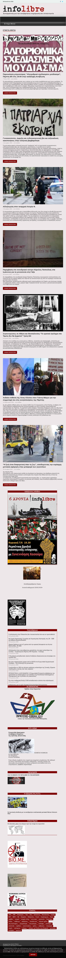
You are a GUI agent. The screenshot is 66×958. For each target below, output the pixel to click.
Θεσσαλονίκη (45, 914)
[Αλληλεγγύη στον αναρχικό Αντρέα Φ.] (33, 186)
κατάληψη (41, 923)
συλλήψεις (11, 930)
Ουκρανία (23, 917)
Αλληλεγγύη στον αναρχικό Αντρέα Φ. (19, 207)
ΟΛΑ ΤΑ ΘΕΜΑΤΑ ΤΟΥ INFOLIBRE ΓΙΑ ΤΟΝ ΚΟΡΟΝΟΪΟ (23, 775)
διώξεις (10, 921)
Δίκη (31, 914)
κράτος (35, 926)
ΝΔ (18, 917)
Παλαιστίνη (31, 917)
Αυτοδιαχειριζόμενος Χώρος (32, 584)
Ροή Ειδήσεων (32, 630)
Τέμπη (51, 917)
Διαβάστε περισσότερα (25, 764)
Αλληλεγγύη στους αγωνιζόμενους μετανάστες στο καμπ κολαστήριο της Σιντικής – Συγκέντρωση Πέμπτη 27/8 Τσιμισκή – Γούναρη (30, 651)
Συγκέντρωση (44, 917)
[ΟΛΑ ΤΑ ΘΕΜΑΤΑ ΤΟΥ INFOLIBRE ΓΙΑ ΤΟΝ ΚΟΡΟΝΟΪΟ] (16, 783)
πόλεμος (24, 928)
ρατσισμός (53, 928)
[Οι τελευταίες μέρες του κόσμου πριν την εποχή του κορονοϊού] (16, 834)
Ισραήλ (53, 914)
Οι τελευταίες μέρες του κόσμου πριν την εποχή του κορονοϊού (26, 823)
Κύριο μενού (10, 24)
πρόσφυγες (17, 928)
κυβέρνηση (41, 926)
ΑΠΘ (14, 914)
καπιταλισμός (33, 923)
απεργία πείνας (25, 919)
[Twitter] (63, 1)
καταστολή (11, 926)
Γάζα (26, 914)
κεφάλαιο (18, 926)
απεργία (17, 919)
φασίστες (18, 930)
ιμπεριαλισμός (23, 923)
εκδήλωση (17, 921)
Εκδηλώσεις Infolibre (32, 491)
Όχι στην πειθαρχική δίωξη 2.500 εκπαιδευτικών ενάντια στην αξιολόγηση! (31, 680)
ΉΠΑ (10, 914)
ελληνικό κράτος (43, 921)
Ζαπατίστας (37, 914)
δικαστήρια (49, 919)
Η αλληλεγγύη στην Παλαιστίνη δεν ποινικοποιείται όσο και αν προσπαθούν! (32, 634)
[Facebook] (60, 1)
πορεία (10, 928)
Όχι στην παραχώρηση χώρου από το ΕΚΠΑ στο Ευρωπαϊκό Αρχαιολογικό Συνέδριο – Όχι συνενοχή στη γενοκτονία (31, 662)
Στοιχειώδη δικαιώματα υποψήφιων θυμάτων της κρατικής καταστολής (17, 734)
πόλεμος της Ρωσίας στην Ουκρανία (38, 928)
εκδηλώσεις (25, 921)
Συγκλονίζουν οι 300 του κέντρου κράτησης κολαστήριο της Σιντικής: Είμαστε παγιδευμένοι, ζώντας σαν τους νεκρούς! (32, 668)
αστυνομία (34, 919)
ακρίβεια (11, 919)
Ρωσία (37, 917)
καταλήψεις (49, 923)
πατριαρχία (49, 926)
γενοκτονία (42, 919)
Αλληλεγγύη (20, 914)
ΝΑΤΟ (14, 917)
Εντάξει (33, 954)
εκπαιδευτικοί (33, 921)
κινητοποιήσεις (27, 926)
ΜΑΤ (10, 917)
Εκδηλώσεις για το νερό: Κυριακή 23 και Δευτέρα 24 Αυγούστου (28, 685)
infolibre (15, 79)
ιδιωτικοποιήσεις (13, 923)
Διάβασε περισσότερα (10, 92)
